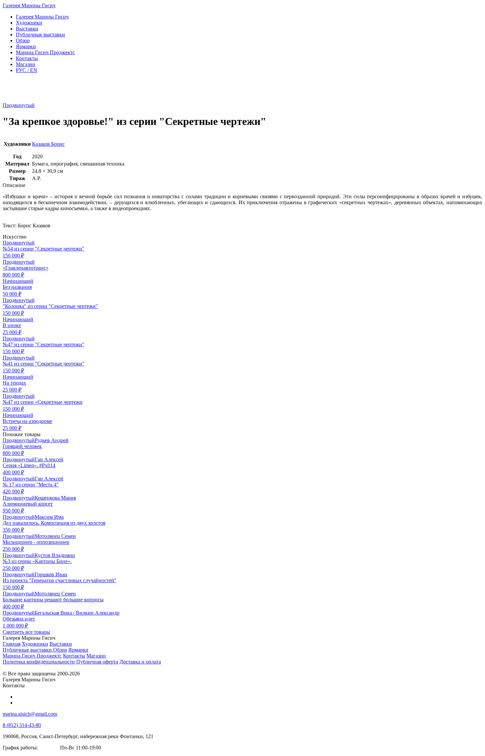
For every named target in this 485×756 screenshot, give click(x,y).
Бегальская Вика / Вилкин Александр (77, 613)
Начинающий (18, 281)
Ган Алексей (49, 459)
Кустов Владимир (55, 555)
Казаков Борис (48, 144)
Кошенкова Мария (55, 498)
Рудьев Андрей (52, 440)
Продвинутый (19, 105)
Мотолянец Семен (55, 536)
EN (26, 70)
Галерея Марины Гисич (29, 5)
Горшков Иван (51, 574)
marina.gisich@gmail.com (30, 714)
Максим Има (49, 517)
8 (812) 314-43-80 (22, 725)
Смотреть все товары (26, 632)
